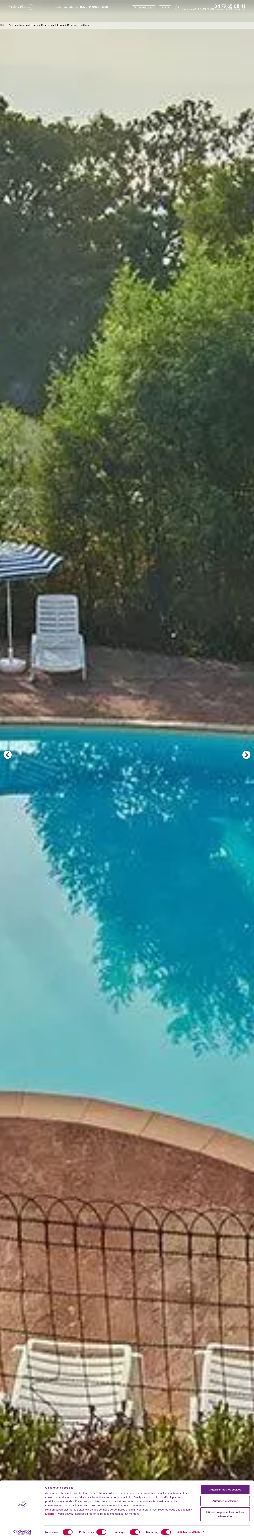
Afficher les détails (188, 1532)
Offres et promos (87, 7)
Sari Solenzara (57, 25)
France (34, 25)
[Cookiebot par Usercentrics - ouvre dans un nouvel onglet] (22, 1532)
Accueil (12, 25)
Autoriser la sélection (225, 1500)
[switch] (101, 1532)
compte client (145, 8)
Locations (24, 25)
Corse (44, 25)
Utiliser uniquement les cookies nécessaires (225, 1514)
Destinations (65, 7)
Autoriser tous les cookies (225, 1489)
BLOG (104, 7)
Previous (8, 755)
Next (246, 755)
